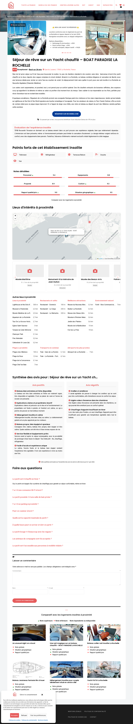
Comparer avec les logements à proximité (66, 200)
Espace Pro (108, 5)
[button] (42, 695)
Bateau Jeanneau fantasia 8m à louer (28, 680)
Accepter (14, 715)
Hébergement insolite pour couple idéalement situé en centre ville (64, 681)
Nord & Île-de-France (48, 5)
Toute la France (28, 5)
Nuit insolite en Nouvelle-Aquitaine (34, 17)
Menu (124, 5)
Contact (93, 717)
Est (83, 5)
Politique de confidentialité (29, 720)
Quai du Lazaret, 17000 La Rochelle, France (60, 69)
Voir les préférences (38, 715)
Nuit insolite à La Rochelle (78, 17)
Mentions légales (43, 720)
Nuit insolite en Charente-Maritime (58, 17)
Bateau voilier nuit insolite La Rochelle (103, 643)
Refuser (24, 715)
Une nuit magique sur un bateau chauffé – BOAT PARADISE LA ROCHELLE (66, 644)
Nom (30, 588)
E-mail (66, 588)
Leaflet (100, 258)
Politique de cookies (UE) (77, 717)
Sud (98, 5)
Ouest (91, 5)
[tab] (66, 479)
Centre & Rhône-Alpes (69, 5)
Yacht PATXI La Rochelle (97, 680)
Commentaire (66, 571)
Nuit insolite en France (14, 17)
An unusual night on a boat (23, 643)
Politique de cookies (14, 720)
